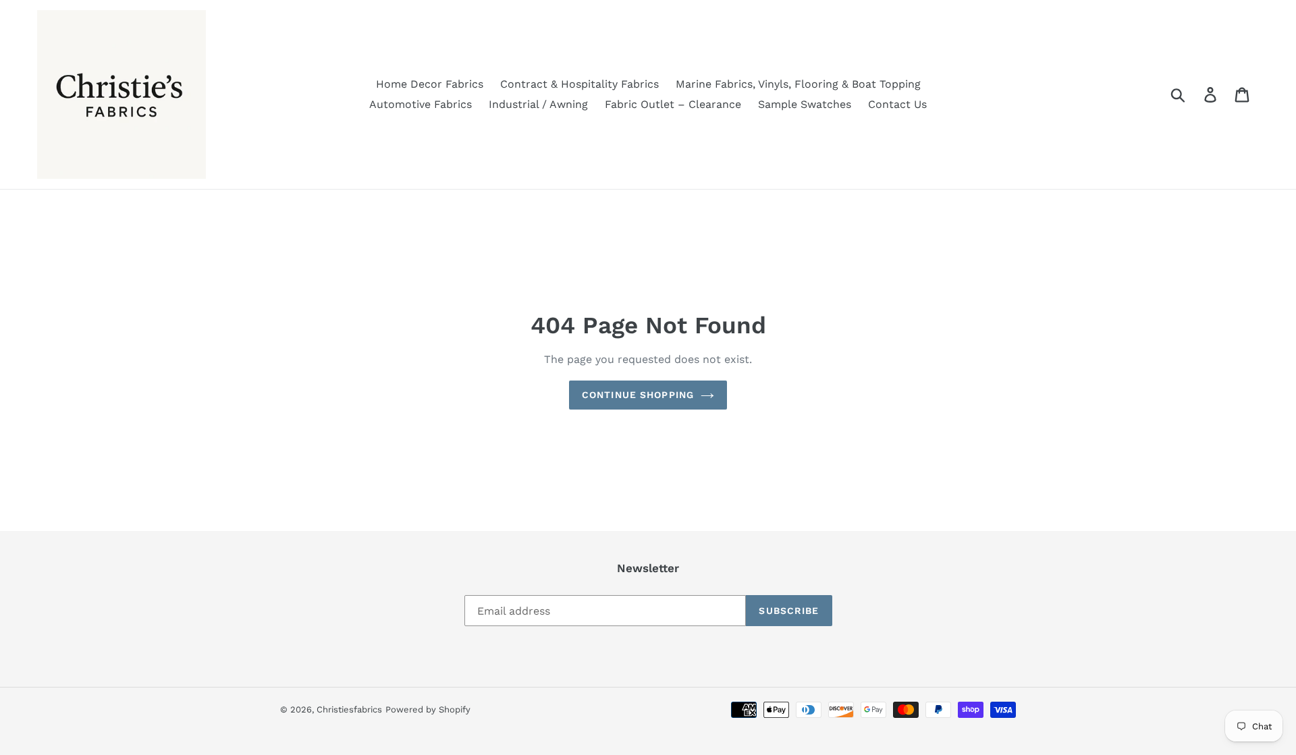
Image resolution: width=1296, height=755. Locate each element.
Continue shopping (638, 394)
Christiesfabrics (349, 709)
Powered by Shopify (427, 709)
